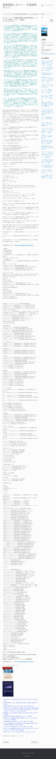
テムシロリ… (35, 741)
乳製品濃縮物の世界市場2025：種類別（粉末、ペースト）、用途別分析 (18, 716)
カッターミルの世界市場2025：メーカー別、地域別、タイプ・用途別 (46, 91)
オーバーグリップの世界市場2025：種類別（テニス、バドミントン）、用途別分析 (47, 97)
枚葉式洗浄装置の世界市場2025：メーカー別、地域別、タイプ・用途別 (47, 142)
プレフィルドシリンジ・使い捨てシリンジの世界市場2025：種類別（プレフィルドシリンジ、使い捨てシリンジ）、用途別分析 (47, 154)
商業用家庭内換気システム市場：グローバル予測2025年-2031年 (47, 147)
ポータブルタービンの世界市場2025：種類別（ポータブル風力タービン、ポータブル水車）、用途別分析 (47, 63)
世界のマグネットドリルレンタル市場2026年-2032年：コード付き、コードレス (19, 731)
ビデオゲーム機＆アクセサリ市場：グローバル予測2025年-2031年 (47, 124)
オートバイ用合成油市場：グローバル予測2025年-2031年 (47, 119)
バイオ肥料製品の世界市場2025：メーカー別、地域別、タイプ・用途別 (47, 161)
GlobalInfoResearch (6, 735)
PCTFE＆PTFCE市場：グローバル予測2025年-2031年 (47, 166)
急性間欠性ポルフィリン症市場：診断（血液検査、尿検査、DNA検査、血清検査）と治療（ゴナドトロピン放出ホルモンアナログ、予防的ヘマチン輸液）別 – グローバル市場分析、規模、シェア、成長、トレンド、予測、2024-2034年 (21, 709)
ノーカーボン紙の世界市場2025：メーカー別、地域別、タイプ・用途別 (47, 69)
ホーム (4, 14)
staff (13, 21)
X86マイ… (6, 741)
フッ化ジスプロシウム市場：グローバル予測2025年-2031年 (46, 171)
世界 (11, 735)
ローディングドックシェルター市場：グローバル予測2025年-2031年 (47, 85)
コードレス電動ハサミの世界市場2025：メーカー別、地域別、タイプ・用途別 (47, 176)
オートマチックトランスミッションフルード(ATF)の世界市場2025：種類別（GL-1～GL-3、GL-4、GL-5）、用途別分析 (47, 111)
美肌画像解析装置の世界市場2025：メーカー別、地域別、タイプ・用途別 (18, 721)
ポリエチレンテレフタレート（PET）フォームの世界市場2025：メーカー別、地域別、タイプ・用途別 (47, 130)
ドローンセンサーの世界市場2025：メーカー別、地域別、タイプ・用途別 (18, 726)
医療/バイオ (15, 735)
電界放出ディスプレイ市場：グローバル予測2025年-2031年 (46, 136)
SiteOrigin (26, 756)
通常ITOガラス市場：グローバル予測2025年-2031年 (47, 73)
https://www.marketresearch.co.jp (48, 53)
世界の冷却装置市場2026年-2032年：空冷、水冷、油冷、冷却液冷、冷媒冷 (18, 706)
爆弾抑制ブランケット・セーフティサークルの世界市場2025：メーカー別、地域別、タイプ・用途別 (47, 79)
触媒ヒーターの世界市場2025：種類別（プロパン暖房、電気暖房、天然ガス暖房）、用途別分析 (47, 104)
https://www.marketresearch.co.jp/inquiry (24, 245)
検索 (42, 17)
